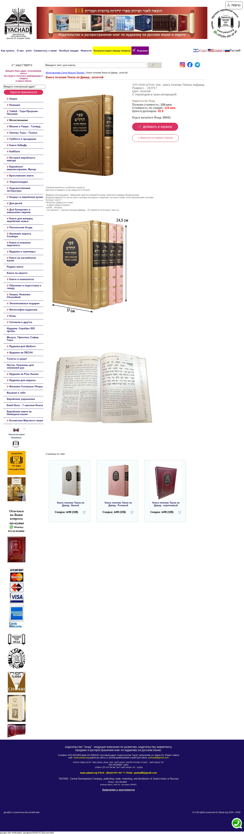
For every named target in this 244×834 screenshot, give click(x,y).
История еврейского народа (21, 159)
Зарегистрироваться (23, 92)
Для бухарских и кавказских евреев (19, 211)
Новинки (14, 104)
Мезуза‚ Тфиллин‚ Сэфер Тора (23, 338)
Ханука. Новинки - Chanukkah (19, 295)
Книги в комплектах (21, 279)
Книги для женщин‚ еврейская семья (20, 220)
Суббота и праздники (22, 138)
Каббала (14, 151)
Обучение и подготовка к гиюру (24, 287)
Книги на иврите (17, 273)
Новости (86, 50)
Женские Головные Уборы (26, 386)
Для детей (15, 203)
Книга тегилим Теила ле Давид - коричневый (166, 504)
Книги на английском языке (21, 259)
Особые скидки (69, 50)
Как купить (8, 50)
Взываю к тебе (16, 392)
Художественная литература (18, 189)
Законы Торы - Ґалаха (23, 132)
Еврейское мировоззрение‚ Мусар (21, 168)
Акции (13, 98)
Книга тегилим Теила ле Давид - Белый (70, 504)
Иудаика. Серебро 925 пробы (21, 329)
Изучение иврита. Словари (19, 235)
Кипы (12, 315)
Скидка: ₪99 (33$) (66, 512)
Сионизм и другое (20, 322)
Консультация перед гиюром (112, 50)
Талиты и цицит (17, 358)
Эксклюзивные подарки (24, 303)
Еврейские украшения (21, 399)
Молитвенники (18, 120)
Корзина (142, 50)
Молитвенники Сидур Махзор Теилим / (66, 72)
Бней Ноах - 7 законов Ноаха (25, 405)
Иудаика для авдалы (22, 380)
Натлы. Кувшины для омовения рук (20, 366)
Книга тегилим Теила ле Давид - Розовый (118, 504)
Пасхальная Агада (20, 227)
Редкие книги (15, 266)
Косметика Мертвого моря (26, 420)
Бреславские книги (21, 175)
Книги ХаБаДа (18, 145)
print (29, 50)
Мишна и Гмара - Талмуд (24, 126)
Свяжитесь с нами (45, 50)
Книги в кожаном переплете (19, 244)
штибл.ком (34, 812)
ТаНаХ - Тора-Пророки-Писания (22, 112)
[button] (234, 5)
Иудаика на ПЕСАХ (21, 352)
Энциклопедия (18, 181)
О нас (20, 50)
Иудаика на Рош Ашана (23, 373)
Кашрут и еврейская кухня (26, 197)
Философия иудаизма (23, 309)
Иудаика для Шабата (22, 346)
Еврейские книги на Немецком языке (19, 413)
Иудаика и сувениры (22, 251)
